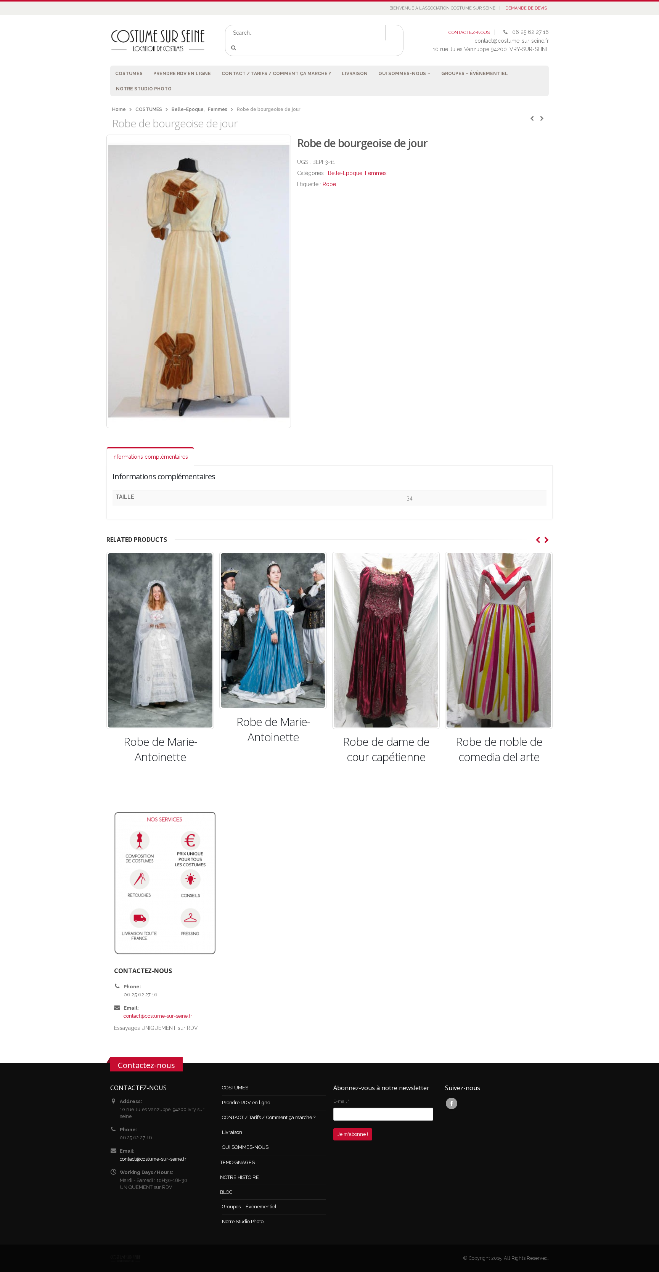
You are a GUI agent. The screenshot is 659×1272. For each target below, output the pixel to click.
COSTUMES (129, 73)
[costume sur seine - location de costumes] (158, 40)
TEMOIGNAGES (237, 1162)
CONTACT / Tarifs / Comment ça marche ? (276, 73)
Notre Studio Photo (144, 89)
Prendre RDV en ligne (182, 73)
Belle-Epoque (345, 173)
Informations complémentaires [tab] (150, 457)
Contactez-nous (146, 1065)
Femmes (376, 173)
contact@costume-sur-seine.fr (158, 1016)
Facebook (451, 1103)
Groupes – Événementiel (474, 73)
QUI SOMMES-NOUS (402, 73)
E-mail (341, 1101)
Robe (329, 184)
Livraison (355, 73)
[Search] (235, 48)
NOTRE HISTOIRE (239, 1177)
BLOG (226, 1192)
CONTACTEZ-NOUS (469, 32)
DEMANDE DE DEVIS (526, 8)
